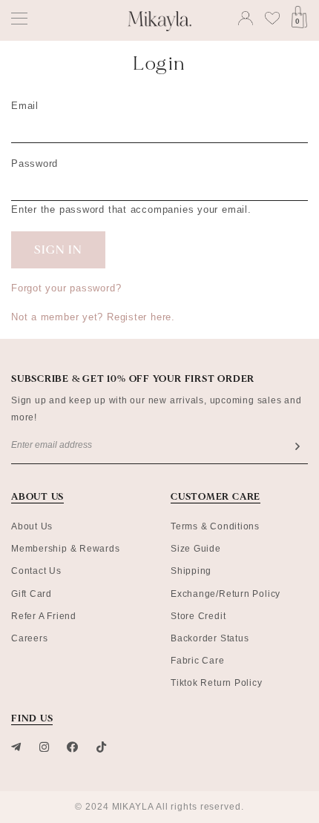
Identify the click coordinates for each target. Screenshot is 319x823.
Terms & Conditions (215, 526)
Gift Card (31, 594)
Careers (29, 638)
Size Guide (196, 548)
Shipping (191, 571)
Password (34, 163)
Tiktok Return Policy (217, 683)
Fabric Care (198, 660)
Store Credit (198, 616)
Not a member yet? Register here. (93, 317)
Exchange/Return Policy (225, 594)
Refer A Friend (43, 616)
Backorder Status (210, 638)
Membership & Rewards (65, 548)
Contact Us (36, 571)
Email (25, 105)
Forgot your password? (66, 288)
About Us (32, 526)
